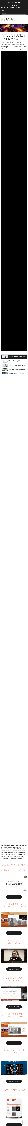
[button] (14, 883)
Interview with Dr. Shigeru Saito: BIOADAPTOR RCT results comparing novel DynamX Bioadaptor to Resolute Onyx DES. (16, 356)
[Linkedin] (8, 2)
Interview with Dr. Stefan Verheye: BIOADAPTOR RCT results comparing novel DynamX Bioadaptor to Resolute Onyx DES (16, 365)
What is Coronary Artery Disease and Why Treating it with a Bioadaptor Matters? (16, 361)
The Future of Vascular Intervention (16, 369)
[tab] (14, 357)
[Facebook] (15, 2)
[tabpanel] (14, 201)
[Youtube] (19, 2)
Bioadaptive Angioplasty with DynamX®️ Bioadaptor (16, 373)
